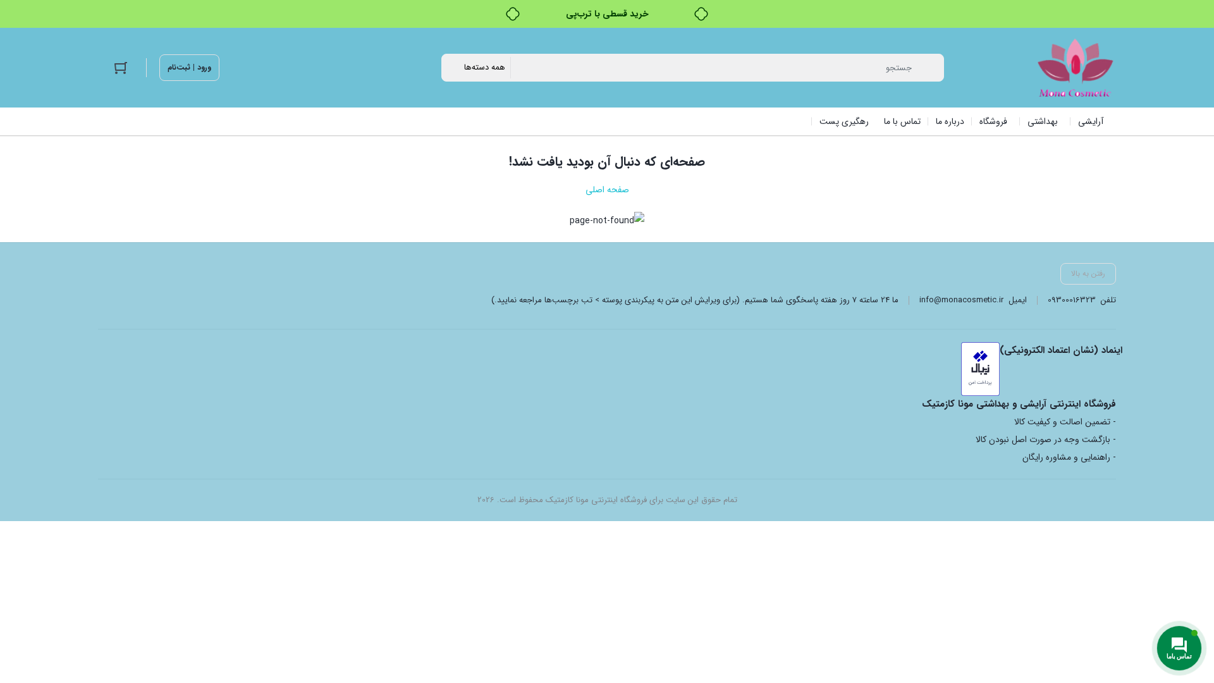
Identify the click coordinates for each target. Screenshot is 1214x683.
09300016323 (1072, 300)
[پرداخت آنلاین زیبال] (980, 369)
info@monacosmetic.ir (961, 300)
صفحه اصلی (607, 190)
